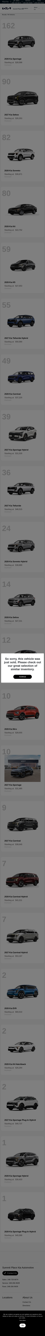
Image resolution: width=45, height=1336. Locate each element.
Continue (22, 677)
